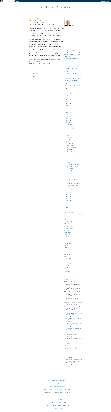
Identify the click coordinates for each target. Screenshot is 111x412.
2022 (67, 101)
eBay (65, 239)
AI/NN (65, 223)
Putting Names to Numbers (73, 179)
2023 (67, 99)
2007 (67, 203)
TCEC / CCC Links (45, 15)
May (68, 137)
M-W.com (36, 15)
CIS (65, 236)
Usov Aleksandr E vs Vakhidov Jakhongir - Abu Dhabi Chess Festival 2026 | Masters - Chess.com (73, 313)
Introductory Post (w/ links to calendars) (73, 338)
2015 (67, 116)
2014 (67, 118)
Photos (65, 258)
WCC (65, 269)
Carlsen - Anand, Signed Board (57, 408)
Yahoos (66, 271)
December (69, 122)
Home (30, 15)
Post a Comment (32, 76)
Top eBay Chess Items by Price (57, 402)
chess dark (66, 356)
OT (65, 256)
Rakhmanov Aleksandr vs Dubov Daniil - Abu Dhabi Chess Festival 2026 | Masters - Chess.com (73, 328)
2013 (67, 120)
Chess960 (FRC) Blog (71, 281)
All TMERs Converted (72, 149)
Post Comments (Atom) (40, 82)
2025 (67, 95)
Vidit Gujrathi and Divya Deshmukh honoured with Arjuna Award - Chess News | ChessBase (73, 323)
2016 (67, 114)
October (69, 126)
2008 (67, 200)
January (69, 189)
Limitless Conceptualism (57, 380)
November (69, 124)
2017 (67, 112)
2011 (67, 194)
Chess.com (66, 232)
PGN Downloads (57, 383)
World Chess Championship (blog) (72, 52)
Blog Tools (66, 227)
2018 (67, 110)
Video (65, 267)
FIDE (65, 245)
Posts (67, 345)
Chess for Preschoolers (72, 154)
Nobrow (66, 252)
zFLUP (65, 273)
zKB (65, 275)
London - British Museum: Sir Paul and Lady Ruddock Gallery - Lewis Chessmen (73, 361)
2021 (67, 103)
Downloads (66, 238)
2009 (67, 198)
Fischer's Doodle (70, 162)
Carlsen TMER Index (43, 22)
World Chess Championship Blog (73, 291)
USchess (66, 265)
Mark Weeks (77, 20)
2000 (67, 207)
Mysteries (66, 251)
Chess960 (66, 234)
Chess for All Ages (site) (69, 49)
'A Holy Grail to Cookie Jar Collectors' (57, 389)
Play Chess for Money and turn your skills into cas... (72, 72)
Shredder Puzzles (55, 15)
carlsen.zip (31, 59)
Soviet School (67, 262)
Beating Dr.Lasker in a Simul (73, 183)
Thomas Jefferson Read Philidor (57, 396)
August (69, 131)
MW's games (67, 249)
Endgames (66, 241)
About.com (66, 221)
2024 (67, 97)
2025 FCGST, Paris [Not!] (71, 283)
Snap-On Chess (57, 399)
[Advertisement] (71, 37)
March (69, 141)
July (68, 133)
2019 (67, 108)
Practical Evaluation (71, 147)
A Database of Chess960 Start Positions (57, 392)
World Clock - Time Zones (70, 336)
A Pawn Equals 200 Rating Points (74, 158)
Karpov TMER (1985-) (46, 28)
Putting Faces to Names (72, 156)
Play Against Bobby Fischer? (73, 164)
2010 (67, 196)
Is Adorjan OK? (70, 145)
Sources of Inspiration (72, 151)
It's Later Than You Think (71, 293)
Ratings (66, 260)
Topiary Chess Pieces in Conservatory (72, 364)
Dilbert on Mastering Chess (73, 173)
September (69, 129)
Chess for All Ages (55, 6)
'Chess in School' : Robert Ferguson (57, 405)
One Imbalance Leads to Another (74, 177)
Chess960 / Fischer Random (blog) (72, 54)
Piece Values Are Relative (72, 166)
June (68, 135)
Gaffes (65, 247)
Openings (66, 254)
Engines (66, 243)
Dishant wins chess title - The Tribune (72, 318)
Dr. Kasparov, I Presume (72, 175)
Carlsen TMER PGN (35, 20)
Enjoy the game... (68, 368)
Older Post (61, 79)
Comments (68, 348)
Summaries (66, 263)
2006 (67, 205)
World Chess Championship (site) (71, 50)
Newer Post (31, 79)
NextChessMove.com (57, 386)
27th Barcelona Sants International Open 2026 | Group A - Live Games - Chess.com (73, 308)
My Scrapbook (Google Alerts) (71, 58)
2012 (67, 192)
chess (65, 358)
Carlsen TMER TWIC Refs (73, 160)
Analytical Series (68, 225)
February (69, 143)
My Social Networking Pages (70, 60)
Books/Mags (67, 228)
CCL (65, 230)
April (68, 139)
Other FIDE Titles (71, 168)
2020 (67, 106)
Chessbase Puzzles (66, 15)
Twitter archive (67, 56)
